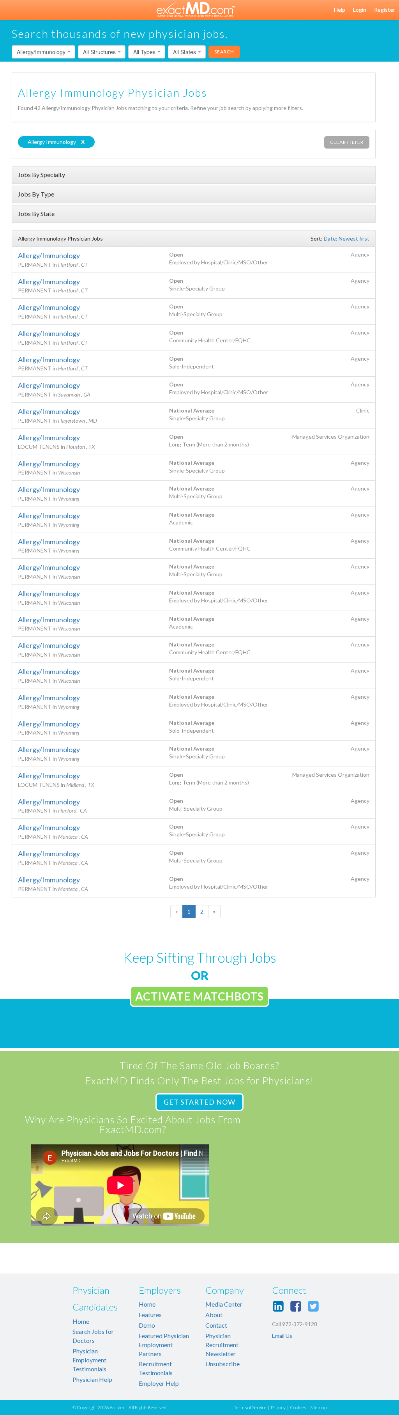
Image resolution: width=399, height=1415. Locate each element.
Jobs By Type (36, 194)
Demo (147, 1325)
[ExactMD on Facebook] (296, 1306)
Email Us (282, 1335)
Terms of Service (250, 1407)
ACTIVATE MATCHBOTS (199, 996)
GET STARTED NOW (199, 1102)
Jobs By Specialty (41, 174)
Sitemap (318, 1407)
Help (339, 9)
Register (384, 9)
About (213, 1314)
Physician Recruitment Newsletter (221, 1344)
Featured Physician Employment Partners (164, 1344)
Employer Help (159, 1383)
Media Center (223, 1304)
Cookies (298, 1407)
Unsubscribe (222, 1363)
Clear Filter (347, 142)
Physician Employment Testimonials (89, 1359)
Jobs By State (36, 213)
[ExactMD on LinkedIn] (278, 1306)
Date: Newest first (346, 238)
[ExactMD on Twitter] (313, 1306)
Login (359, 9)
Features (150, 1314)
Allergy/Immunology (49, 255)
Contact (216, 1325)
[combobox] (43, 51)
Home (80, 1321)
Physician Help (92, 1379)
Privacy (278, 1407)
